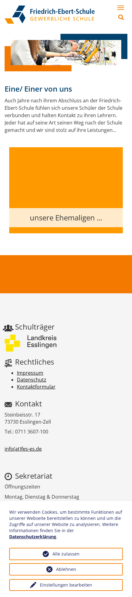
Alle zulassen (66, 554)
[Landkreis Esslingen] (30, 343)
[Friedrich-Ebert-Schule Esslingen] (50, 15)
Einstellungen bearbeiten (66, 585)
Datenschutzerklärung (32, 537)
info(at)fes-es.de (23, 448)
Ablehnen (66, 569)
